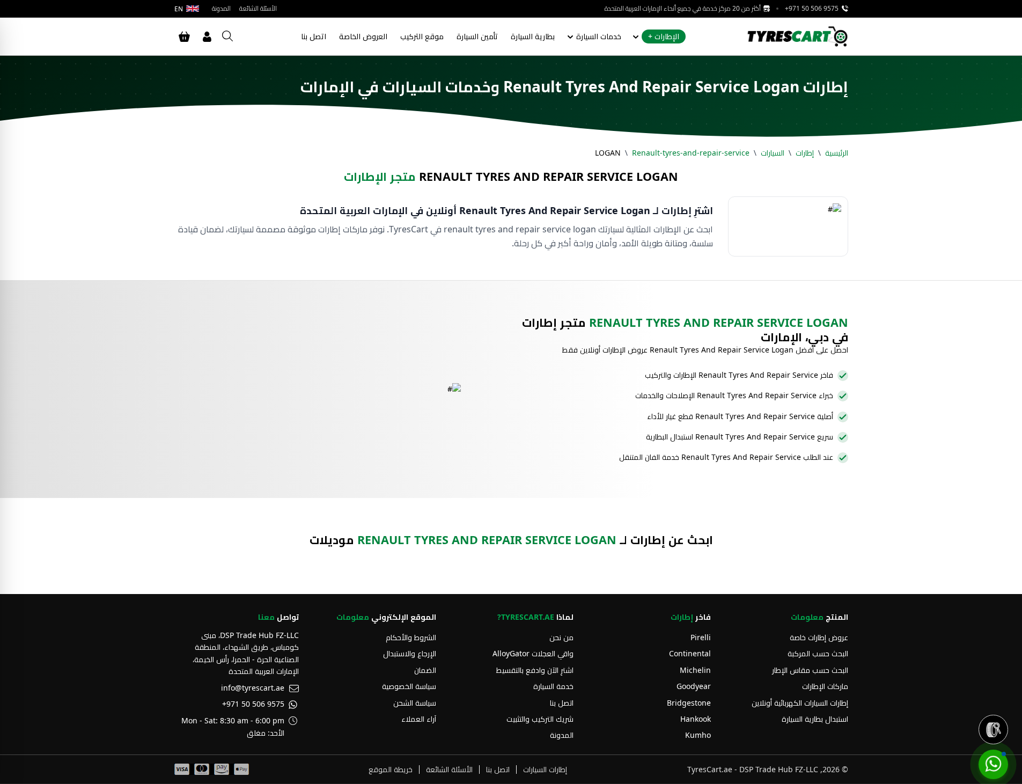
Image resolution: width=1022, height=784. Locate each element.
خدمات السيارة (598, 36)
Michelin (695, 670)
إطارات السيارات (545, 769)
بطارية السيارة (533, 36)
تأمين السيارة (477, 36)
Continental (690, 653)
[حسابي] (207, 36)
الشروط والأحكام (411, 637)
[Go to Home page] (797, 36)
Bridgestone (689, 703)
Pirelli (700, 637)
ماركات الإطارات (825, 686)
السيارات (772, 153)
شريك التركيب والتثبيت (540, 719)
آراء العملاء (418, 719)
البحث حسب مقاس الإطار (810, 670)
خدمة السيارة (553, 686)
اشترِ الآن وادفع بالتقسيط (535, 670)
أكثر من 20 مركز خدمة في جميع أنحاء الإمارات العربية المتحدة (683, 8)
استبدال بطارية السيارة (815, 719)
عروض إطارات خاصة (819, 637)
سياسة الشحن (414, 703)
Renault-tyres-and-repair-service (690, 153)
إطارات (805, 153)
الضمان (425, 670)
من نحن (561, 637)
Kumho (698, 735)
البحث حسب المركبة (818, 653)
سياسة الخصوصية (409, 686)
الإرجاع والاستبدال (409, 653)
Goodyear (694, 686)
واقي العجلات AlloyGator (533, 653)
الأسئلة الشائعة (258, 8)
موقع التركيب (422, 36)
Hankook (695, 719)
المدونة (221, 8)
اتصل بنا (313, 36)
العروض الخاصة (363, 36)
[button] (993, 729)
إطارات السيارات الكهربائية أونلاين (800, 703)
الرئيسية (836, 153)
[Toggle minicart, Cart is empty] (184, 36)
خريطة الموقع (391, 769)
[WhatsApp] (993, 764)
